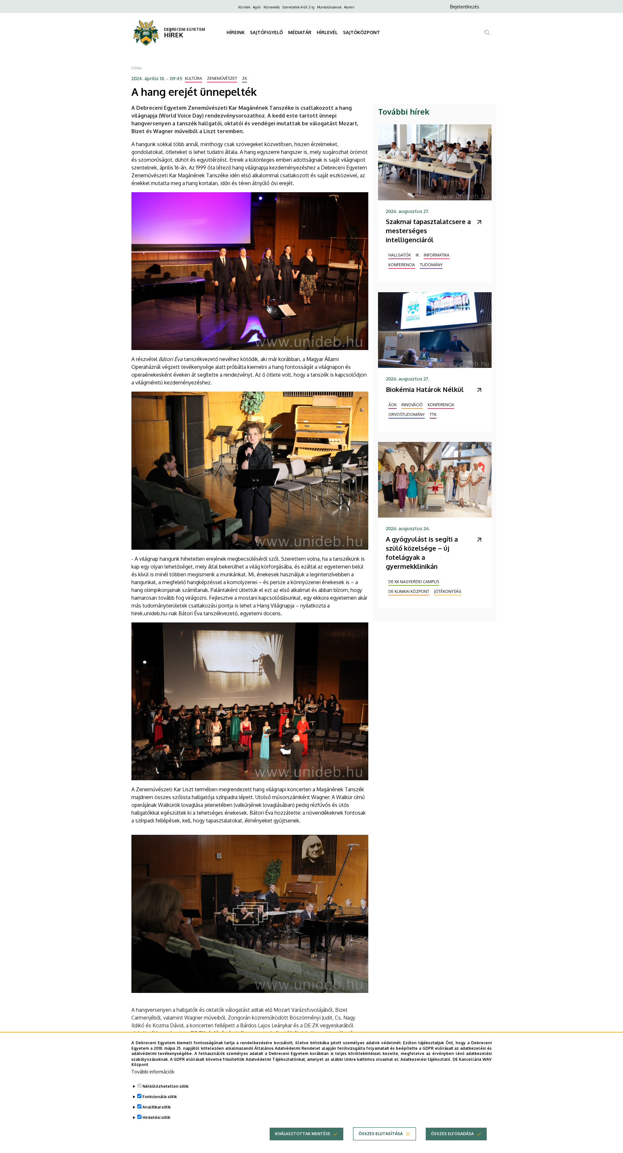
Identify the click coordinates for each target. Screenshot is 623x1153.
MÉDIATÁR (300, 32)
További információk (152, 1071)
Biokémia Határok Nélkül (425, 389)
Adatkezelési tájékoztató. (425, 1059)
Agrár (257, 7)
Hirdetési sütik (156, 1117)
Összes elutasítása (381, 1133)
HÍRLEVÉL (327, 32)
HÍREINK (235, 32)
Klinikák (244, 7)
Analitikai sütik (156, 1107)
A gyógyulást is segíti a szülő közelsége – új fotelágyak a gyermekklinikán (422, 552)
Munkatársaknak (329, 7)
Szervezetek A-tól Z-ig (298, 7)
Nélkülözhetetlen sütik (165, 1086)
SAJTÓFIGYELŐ (266, 32)
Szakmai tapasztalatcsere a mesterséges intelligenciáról (428, 230)
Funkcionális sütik (159, 1096)
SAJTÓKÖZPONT (361, 32)
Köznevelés (271, 7)
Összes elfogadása (452, 1133)
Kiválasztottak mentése (302, 1133)
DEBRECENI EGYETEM (184, 29)
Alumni (349, 7)
